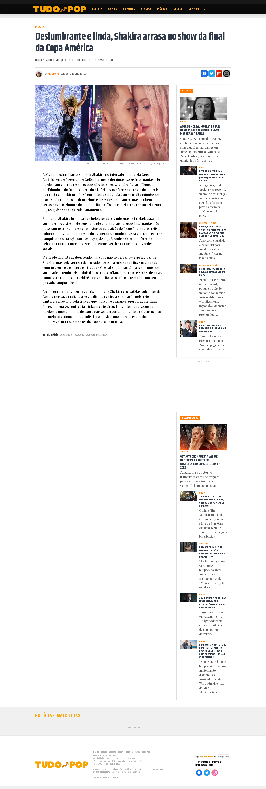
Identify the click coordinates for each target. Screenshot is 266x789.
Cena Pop (195, 9)
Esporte (129, 9)
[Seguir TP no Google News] (213, 759)
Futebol (88, 334)
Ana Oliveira (53, 74)
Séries (178, 9)
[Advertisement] (203, 385)
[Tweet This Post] (211, 73)
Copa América (67, 334)
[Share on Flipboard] (219, 73)
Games (112, 9)
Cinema (146, 9)
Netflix (96, 9)
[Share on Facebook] (204, 73)
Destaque (79, 334)
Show (104, 334)
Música (162, 9)
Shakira (96, 334)
